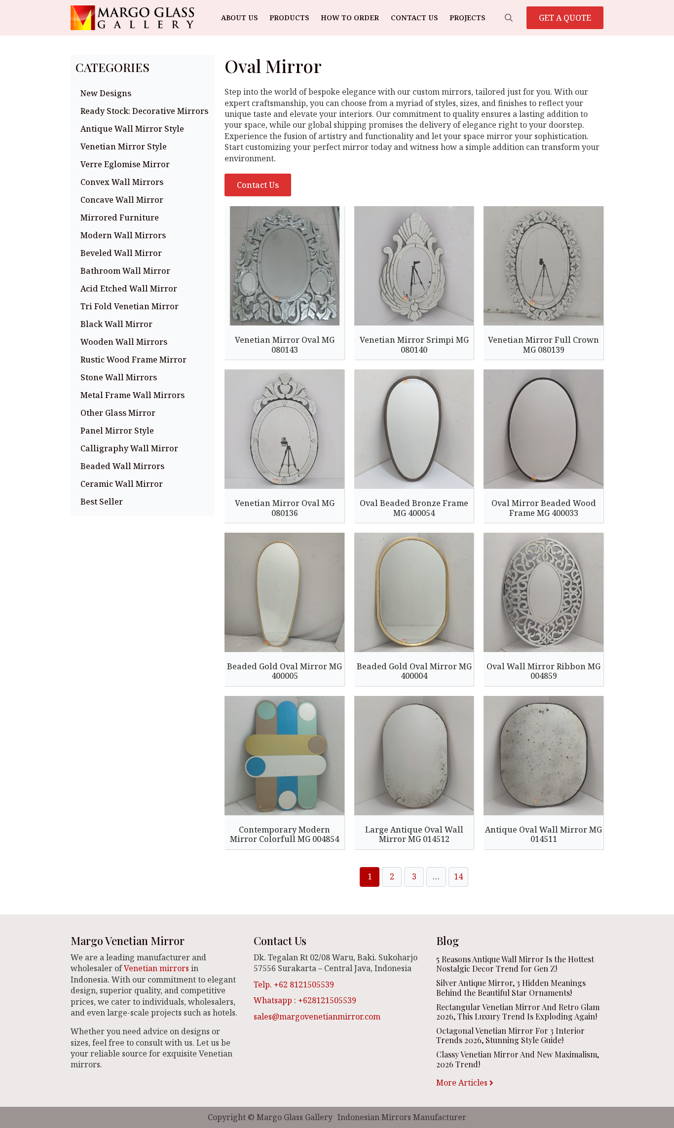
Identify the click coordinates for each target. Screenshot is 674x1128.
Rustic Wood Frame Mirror (133, 359)
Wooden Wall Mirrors (123, 341)
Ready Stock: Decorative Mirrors (144, 111)
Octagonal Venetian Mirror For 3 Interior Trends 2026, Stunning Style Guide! (510, 1035)
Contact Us (414, 17)
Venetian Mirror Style (123, 146)
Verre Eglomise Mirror (125, 164)
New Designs (105, 93)
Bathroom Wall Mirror (125, 270)
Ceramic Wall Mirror (121, 483)
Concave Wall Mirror (121, 199)
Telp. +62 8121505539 (294, 984)
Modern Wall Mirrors (123, 235)
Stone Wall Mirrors (118, 377)
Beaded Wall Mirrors (122, 466)
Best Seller (101, 501)
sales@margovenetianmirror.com (317, 1016)
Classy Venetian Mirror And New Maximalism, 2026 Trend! (517, 1059)
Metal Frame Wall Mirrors (132, 395)
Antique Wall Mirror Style (132, 128)
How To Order (350, 17)
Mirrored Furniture (119, 217)
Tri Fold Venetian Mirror (129, 306)
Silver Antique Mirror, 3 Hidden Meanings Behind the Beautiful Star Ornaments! (511, 987)
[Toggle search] (509, 18)
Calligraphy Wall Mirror (129, 448)
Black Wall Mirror (116, 324)
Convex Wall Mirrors (121, 182)
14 (458, 876)
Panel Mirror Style (117, 430)
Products (289, 17)
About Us (239, 17)
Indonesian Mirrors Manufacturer (401, 1117)
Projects (467, 17)
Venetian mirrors (156, 968)
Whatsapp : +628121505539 (305, 1000)
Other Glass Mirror (117, 412)
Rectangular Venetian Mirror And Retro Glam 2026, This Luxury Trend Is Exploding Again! (517, 1011)
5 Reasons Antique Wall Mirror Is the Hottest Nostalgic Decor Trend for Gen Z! (515, 963)
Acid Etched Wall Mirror (128, 288)
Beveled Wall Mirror (121, 253)
